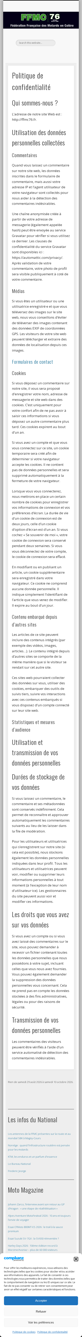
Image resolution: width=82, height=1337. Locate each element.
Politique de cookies (24, 1332)
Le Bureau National (19, 1164)
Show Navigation (64, 35)
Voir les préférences (41, 1322)
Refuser (41, 1311)
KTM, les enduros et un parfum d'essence (32, 1156)
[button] (76, 1259)
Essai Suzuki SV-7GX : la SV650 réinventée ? (33, 1238)
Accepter (41, 1300)
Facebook (40, 53)
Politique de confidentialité (52, 1332)
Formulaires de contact (32, 361)
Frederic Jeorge (17, 1171)
